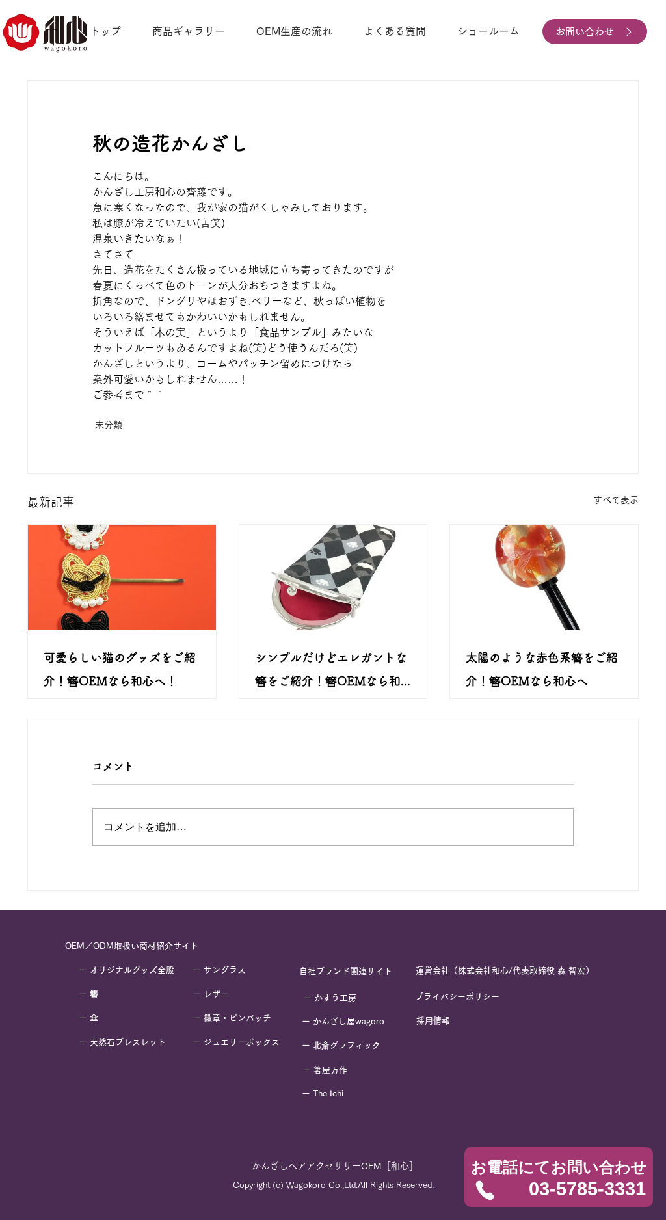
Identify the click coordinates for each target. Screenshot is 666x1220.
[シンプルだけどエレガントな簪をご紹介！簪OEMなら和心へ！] (333, 577)
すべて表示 (616, 500)
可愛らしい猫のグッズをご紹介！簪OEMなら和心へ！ (120, 669)
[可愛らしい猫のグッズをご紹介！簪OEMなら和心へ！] (122, 577)
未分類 (108, 424)
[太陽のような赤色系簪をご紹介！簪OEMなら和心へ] (544, 577)
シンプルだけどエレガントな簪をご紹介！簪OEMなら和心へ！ (331, 672)
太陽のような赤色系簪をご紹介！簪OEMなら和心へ (542, 669)
